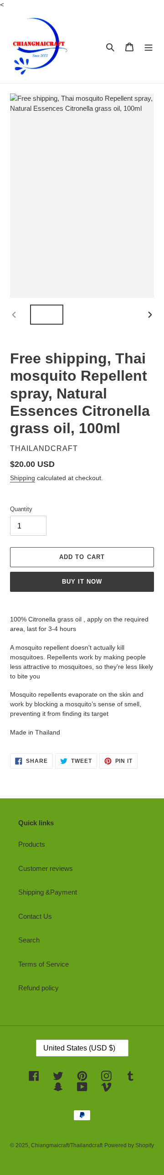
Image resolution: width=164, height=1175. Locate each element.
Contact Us (35, 916)
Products (31, 844)
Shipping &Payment (47, 892)
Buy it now (82, 581)
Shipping (22, 477)
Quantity (21, 509)
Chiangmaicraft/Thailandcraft (66, 1145)
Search (29, 940)
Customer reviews (45, 868)
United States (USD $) (79, 1048)
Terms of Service (43, 964)
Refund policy (38, 988)
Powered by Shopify (129, 1145)
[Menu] (148, 47)
